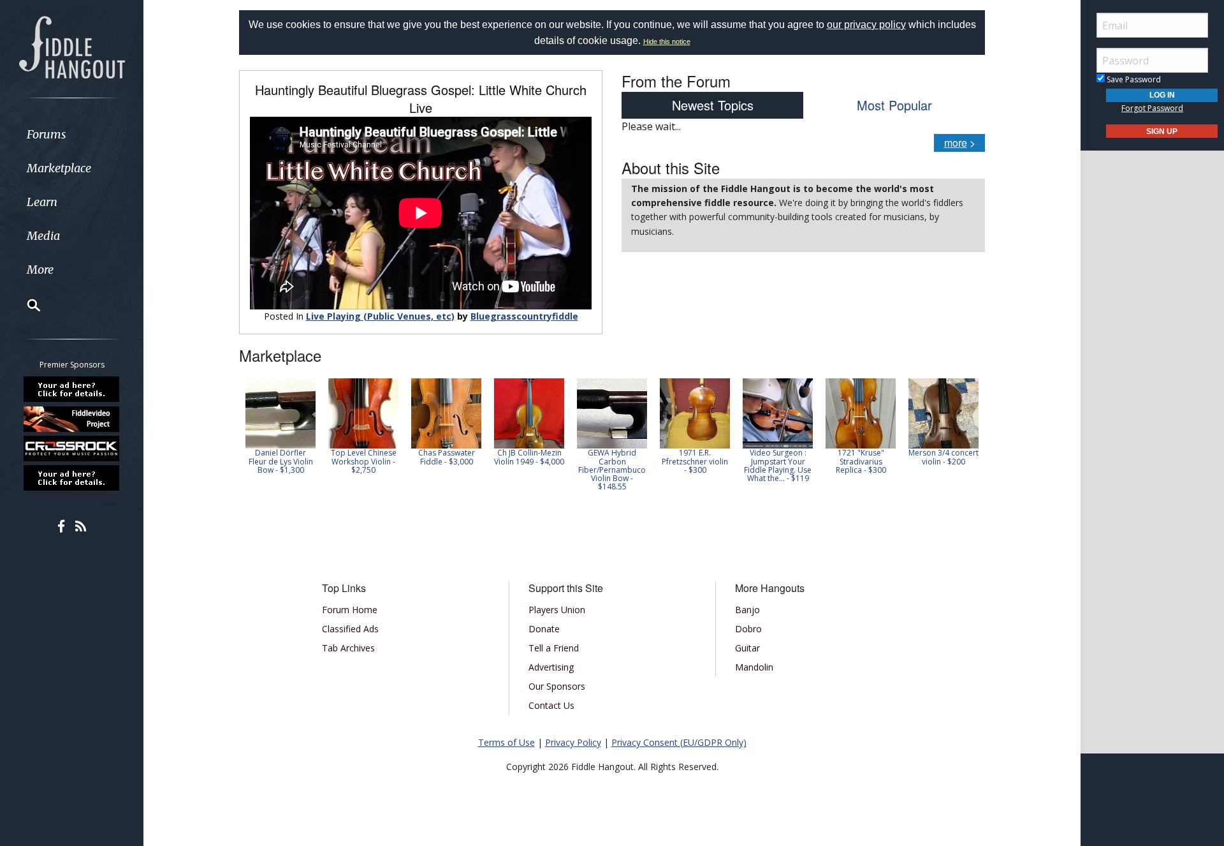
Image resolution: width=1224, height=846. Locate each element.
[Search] (25, 305)
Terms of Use (506, 742)
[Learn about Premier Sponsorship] (72, 389)
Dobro (748, 629)
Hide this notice (666, 41)
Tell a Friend (553, 648)
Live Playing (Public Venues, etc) (380, 316)
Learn (42, 202)
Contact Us (551, 705)
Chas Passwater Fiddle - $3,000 (446, 456)
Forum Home (349, 610)
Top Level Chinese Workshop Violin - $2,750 (364, 461)
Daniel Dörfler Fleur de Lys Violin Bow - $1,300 (281, 461)
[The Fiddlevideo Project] (72, 418)
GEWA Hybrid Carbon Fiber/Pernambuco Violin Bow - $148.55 (612, 469)
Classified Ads (350, 629)
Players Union (556, 610)
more (955, 142)
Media (43, 235)
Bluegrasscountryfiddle (524, 316)
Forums (46, 134)
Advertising (551, 667)
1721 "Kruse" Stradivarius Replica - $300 (861, 461)
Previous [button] (245, 434)
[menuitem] (71, 134)
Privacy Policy (573, 742)
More (40, 269)
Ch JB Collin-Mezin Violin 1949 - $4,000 (529, 456)
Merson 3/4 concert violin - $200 (943, 456)
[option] (280, 426)
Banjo (747, 610)
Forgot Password (1152, 108)
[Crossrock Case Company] (72, 448)
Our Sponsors (556, 686)
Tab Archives (348, 648)
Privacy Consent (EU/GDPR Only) (679, 742)
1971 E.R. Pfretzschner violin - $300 (695, 461)
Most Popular (894, 105)
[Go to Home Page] (72, 46)
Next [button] (967, 434)
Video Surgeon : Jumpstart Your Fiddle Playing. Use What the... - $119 (778, 465)
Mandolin (754, 667)
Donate (544, 629)
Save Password (1133, 79)
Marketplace (59, 168)
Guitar (747, 648)
